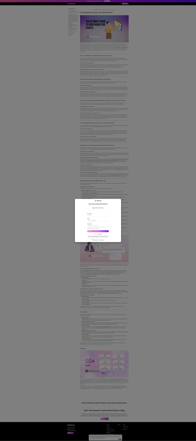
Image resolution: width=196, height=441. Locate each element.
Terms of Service (95, 240)
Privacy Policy (101, 240)
